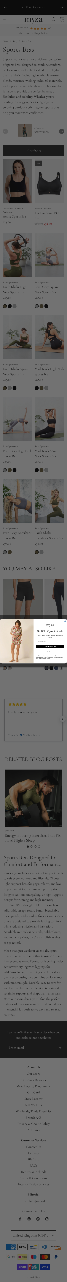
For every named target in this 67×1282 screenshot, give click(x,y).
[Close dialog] (65, 621)
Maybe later (50, 651)
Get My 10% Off (50, 647)
